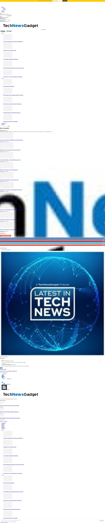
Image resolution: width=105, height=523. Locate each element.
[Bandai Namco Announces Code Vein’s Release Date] (6, 168)
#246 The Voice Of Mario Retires (8, 86)
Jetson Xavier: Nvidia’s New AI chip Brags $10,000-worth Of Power (11, 229)
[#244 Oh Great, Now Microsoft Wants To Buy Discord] (7, 102)
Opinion (4, 8)
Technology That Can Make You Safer (9, 50)
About (2, 10)
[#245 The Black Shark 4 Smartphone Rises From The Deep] (7, 93)
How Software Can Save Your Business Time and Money (12, 76)
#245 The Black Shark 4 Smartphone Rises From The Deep (13, 95)
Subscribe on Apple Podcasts (4, 356)
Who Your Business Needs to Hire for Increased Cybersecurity (13, 464)
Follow (103, 241)
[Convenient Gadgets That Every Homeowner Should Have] (7, 436)
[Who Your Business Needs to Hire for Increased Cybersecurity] (7, 66)
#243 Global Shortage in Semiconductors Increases (11, 112)
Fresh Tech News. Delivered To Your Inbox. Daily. (45, 0)
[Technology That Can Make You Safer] (7, 48)
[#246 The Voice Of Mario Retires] (7, 84)
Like (103, 238)
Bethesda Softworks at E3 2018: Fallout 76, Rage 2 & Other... (10, 199)
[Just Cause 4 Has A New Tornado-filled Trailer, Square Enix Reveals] (6, 138)
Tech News (3, 7)
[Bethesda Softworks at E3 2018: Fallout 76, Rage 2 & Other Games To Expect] (6, 198)
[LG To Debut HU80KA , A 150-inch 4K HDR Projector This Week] (6, 158)
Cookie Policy (14, 521)
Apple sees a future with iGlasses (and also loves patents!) (9, 405)
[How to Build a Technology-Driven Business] (7, 57)
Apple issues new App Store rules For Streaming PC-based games (11, 189)
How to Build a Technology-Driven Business (10, 59)
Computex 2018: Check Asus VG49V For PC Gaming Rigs (10, 219)
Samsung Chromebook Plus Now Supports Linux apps (9, 179)
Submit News (3, 124)
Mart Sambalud (2, 141)
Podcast (3, 78)
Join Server (5, 372)
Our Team (3, 11)
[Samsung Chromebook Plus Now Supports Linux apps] (6, 178)
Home (2, 33)
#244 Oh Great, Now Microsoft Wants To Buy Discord (12, 500)
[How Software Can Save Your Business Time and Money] (7, 75)
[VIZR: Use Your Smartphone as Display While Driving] (2, 410)
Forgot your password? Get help (4, 17)
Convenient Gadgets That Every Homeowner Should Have (13, 41)
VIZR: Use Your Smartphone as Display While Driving (9, 411)
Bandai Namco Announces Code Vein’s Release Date (9, 169)
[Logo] (3, 32)
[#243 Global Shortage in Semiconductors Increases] (7, 111)
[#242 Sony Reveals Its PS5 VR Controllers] (7, 516)
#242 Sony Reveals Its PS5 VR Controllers (10, 121)
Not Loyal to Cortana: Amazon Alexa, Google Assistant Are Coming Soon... (12, 209)
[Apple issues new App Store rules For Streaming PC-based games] (6, 188)
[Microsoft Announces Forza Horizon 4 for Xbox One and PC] (6, 148)
